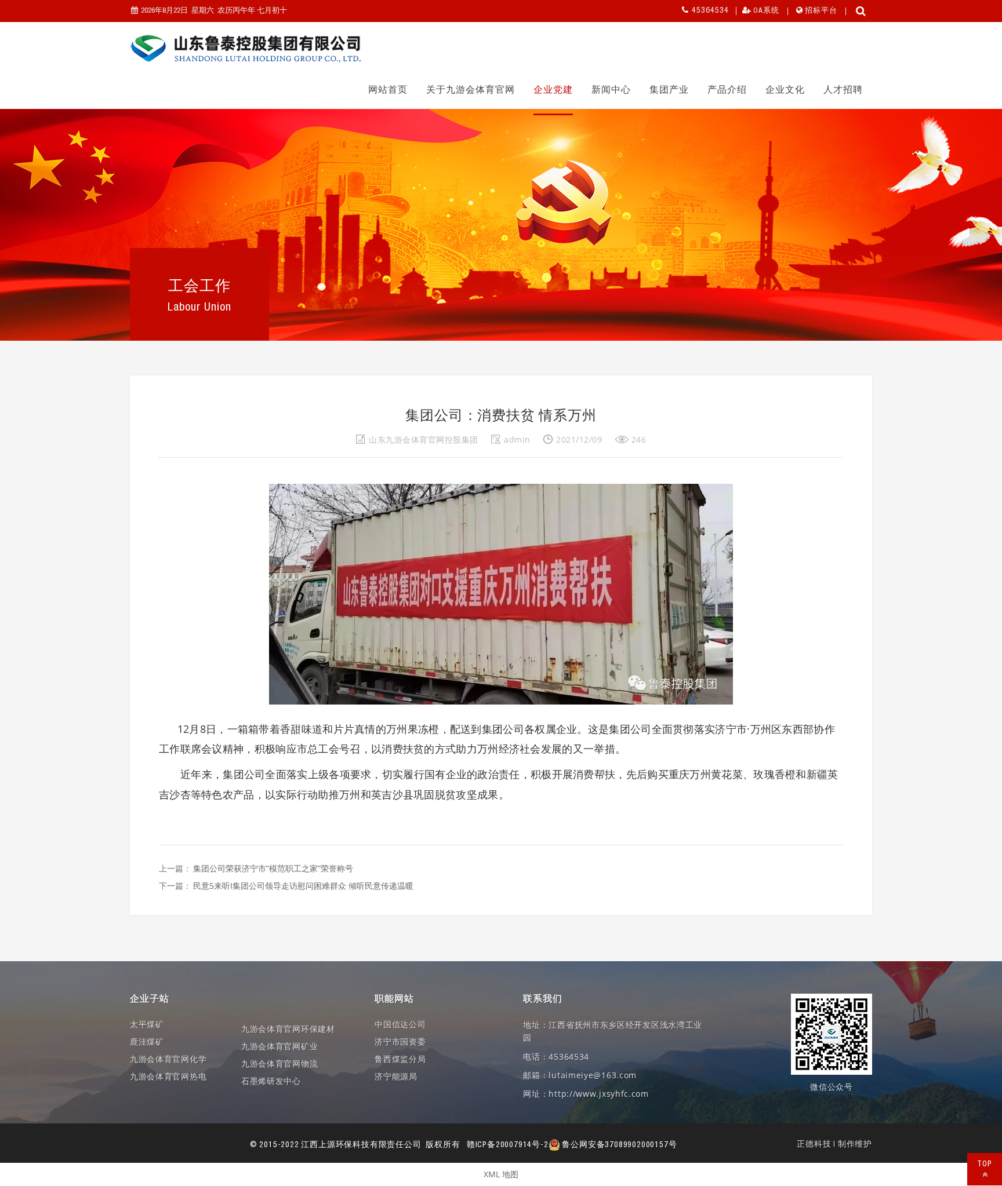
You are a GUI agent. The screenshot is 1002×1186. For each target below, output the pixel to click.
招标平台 (821, 11)
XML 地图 (501, 1174)
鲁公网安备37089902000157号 (618, 1145)
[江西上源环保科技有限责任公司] (246, 48)
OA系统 (766, 11)
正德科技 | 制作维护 (834, 1145)
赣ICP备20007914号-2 (508, 1145)
